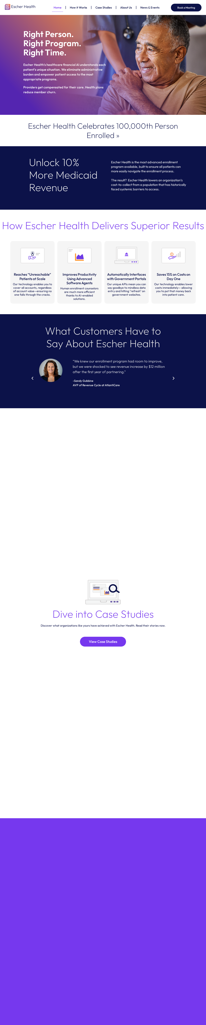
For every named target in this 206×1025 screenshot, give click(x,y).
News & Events (149, 7)
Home (57, 7)
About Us (126, 7)
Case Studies (103, 7)
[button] (32, 378)
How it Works (78, 7)
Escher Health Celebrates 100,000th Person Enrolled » (103, 130)
